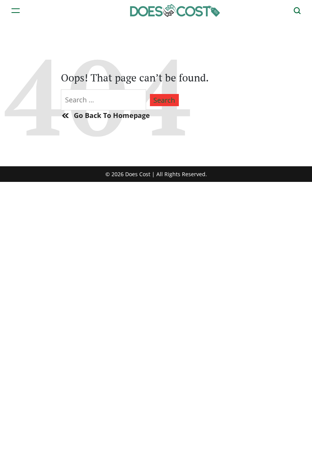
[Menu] (15, 10)
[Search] (297, 10)
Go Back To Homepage (112, 115)
